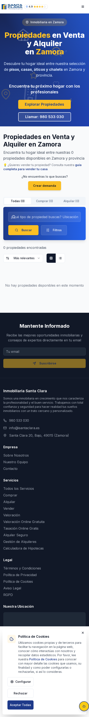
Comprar (10, 495)
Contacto (10, 469)
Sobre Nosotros (16, 455)
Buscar (27, 230)
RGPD (8, 595)
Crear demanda (44, 185)
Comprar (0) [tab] (44, 201)
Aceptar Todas (20, 705)
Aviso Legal (12, 588)
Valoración (11, 515)
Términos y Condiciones (22, 568)
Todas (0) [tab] (18, 201)
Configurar (23, 681)
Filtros (57, 230)
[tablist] (44, 201)
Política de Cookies (18, 581)
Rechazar (20, 693)
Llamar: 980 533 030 (44, 117)
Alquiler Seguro (15, 535)
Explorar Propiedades (44, 104)
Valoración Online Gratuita (23, 522)
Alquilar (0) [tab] (71, 201)
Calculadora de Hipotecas (23, 548)
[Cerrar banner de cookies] (82, 632)
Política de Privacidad (20, 575)
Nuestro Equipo (15, 462)
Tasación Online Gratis (20, 528)
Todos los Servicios (18, 488)
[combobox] (23, 258)
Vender (8, 508)
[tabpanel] (44, 254)
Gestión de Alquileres (19, 542)
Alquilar (9, 502)
